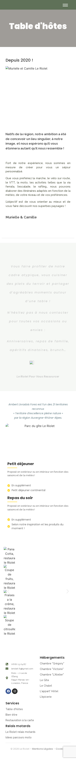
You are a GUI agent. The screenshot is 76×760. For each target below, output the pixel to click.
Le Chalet (46, 685)
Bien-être (11, 714)
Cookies (61, 749)
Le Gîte (44, 680)
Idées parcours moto (19, 737)
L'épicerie (46, 696)
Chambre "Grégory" (52, 663)
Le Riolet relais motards (20, 731)
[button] (8, 591)
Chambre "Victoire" (52, 669)
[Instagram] (15, 691)
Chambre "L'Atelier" (52, 674)
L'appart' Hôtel (49, 691)
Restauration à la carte (20, 720)
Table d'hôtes (14, 709)
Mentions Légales (42, 749)
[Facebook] (8, 691)
